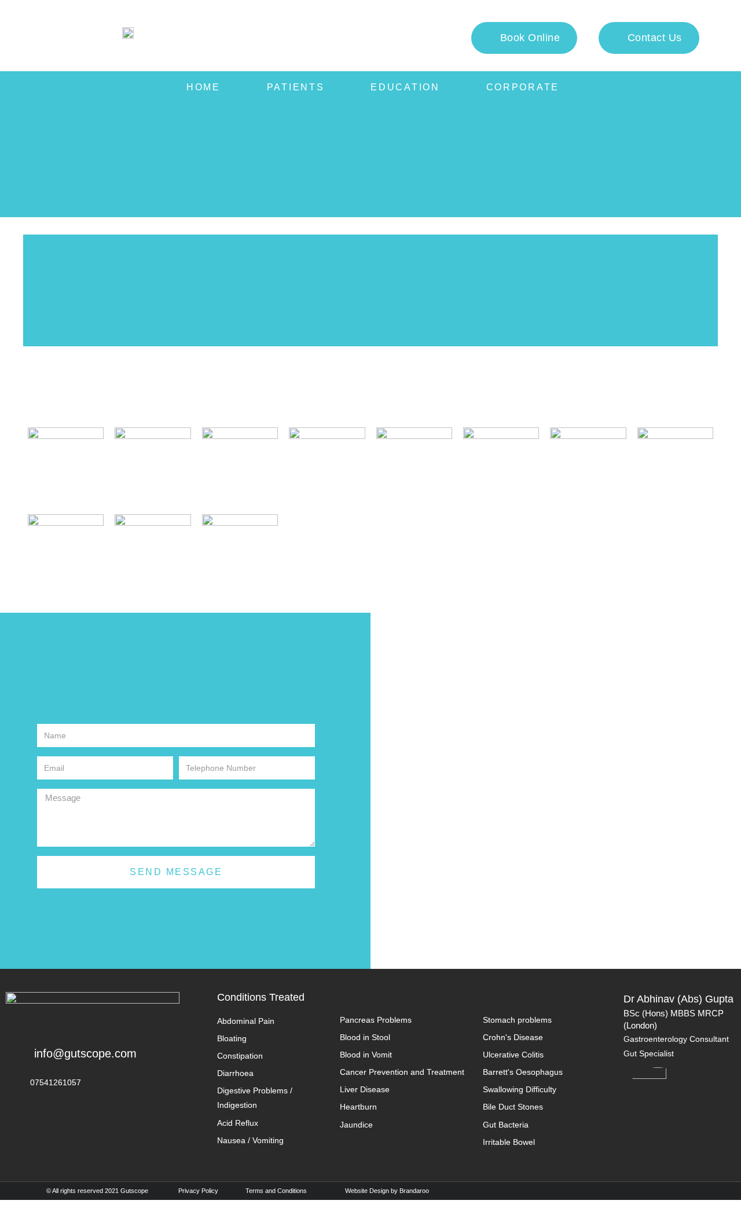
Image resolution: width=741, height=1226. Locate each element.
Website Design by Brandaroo (387, 1190)
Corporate (522, 87)
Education (404, 87)
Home (203, 87)
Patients (296, 87)
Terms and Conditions (276, 1190)
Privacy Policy (198, 1190)
